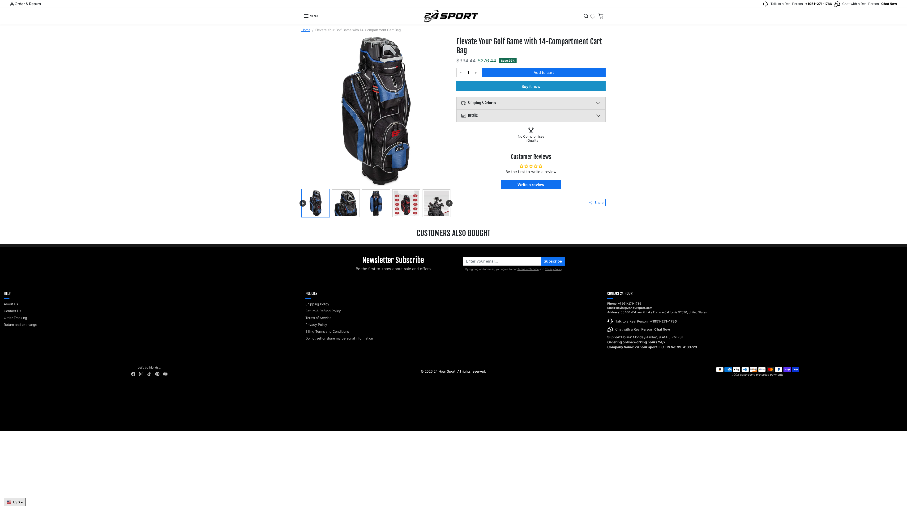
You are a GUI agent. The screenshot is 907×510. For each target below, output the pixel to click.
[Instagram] (141, 373)
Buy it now (531, 86)
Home (305, 30)
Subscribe (553, 261)
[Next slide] (449, 203)
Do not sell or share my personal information (339, 338)
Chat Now (889, 4)
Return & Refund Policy (323, 311)
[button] (310, 16)
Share (599, 202)
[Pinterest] (157, 373)
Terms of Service (528, 269)
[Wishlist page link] (592, 16)
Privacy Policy (553, 269)
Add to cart (544, 72)
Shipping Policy (317, 304)
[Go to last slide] (302, 203)
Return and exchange (20, 325)
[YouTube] (165, 373)
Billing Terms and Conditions (327, 331)
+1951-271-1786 (818, 4)
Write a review (531, 184)
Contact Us (12, 311)
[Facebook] (133, 373)
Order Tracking (15, 318)
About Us (11, 304)
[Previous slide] (7, 245)
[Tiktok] (149, 373)
